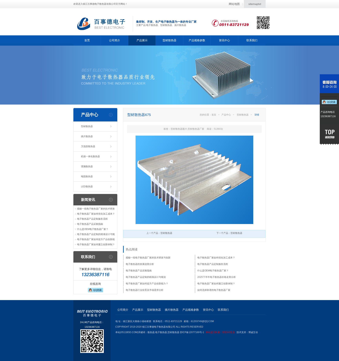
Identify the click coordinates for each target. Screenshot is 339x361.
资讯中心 (224, 40)
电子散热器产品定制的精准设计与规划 (146, 277)
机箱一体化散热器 (90, 156)
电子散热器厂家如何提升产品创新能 (96, 239)
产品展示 (142, 40)
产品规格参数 (197, 40)
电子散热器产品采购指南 (90, 224)
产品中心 (226, 114)
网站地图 (234, 4)
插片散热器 (87, 136)
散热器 (151, 332)
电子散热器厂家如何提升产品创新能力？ (147, 283)
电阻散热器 (87, 176)
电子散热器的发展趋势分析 (140, 264)
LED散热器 (87, 186)
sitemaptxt (254, 4)
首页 (87, 40)
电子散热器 (161, 332)
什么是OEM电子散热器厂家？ (92, 229)
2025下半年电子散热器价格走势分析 (216, 277)
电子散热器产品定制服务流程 (92, 219)
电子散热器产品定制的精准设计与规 (96, 234)
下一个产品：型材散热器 (229, 233)
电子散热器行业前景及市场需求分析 (144, 290)
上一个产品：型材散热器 (159, 233)
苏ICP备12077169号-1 (207, 332)
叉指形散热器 (88, 146)
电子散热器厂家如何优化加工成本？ (96, 213)
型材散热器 (169, 40)
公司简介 (114, 40)
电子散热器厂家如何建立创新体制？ (96, 244)
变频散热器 (87, 166)
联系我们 (251, 40)
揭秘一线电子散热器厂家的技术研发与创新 (148, 257)
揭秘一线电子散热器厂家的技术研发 (96, 208)
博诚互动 (253, 332)
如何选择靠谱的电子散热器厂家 (213, 290)
